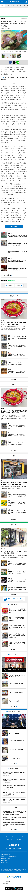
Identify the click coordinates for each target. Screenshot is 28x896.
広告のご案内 (5, 862)
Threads (20, 848)
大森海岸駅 (8, 28)
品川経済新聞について (6, 854)
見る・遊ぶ (13, 5)
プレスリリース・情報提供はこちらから (10, 856)
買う (18, 5)
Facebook (8, 848)
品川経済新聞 (14, 2)
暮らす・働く (22, 5)
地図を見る (14, 226)
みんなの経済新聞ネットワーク (14, 877)
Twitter (12, 848)
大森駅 (3, 28)
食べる (7, 5)
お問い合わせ (5, 860)
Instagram (16, 848)
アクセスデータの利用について (8, 858)
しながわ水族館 (6, 275)
